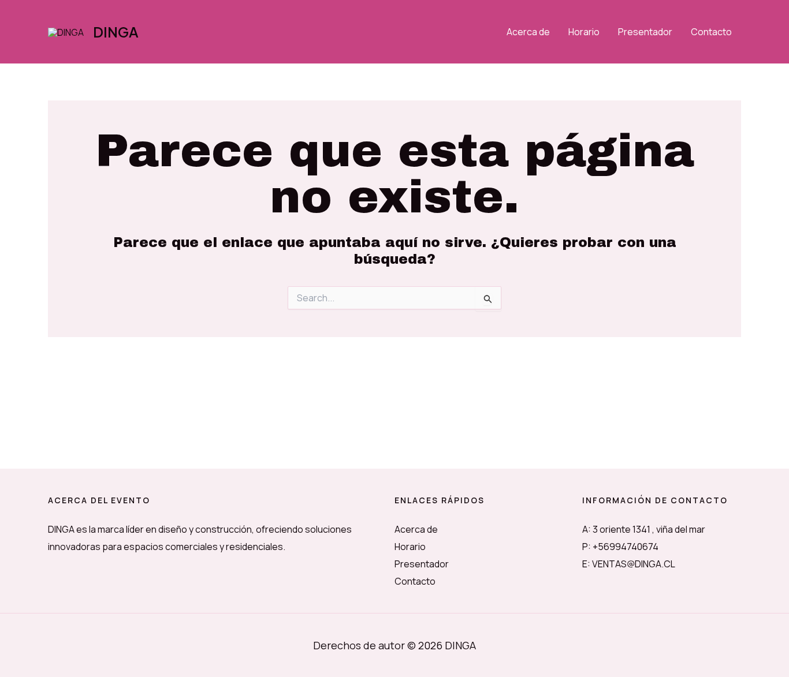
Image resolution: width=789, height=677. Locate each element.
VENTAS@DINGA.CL (633, 564)
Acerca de (528, 31)
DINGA (116, 31)
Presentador (645, 31)
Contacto (711, 31)
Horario (584, 31)
